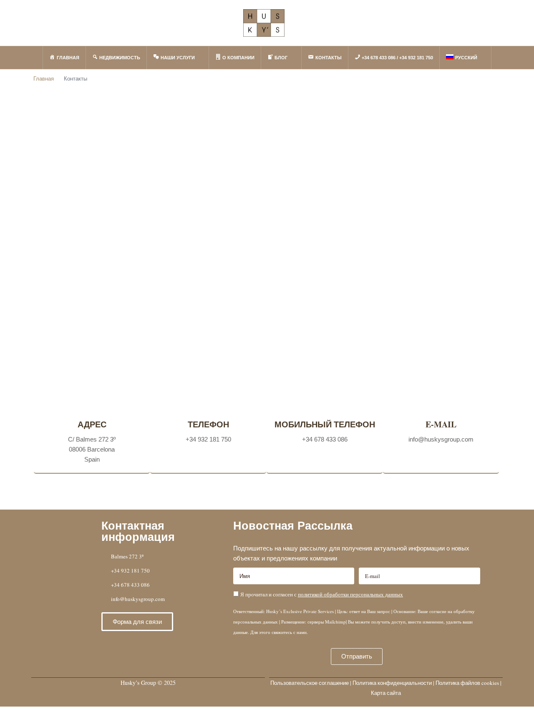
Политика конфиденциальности (392, 683)
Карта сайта (386, 693)
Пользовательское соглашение (309, 683)
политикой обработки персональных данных (350, 594)
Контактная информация (138, 531)
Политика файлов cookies (467, 683)
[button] (137, 621)
